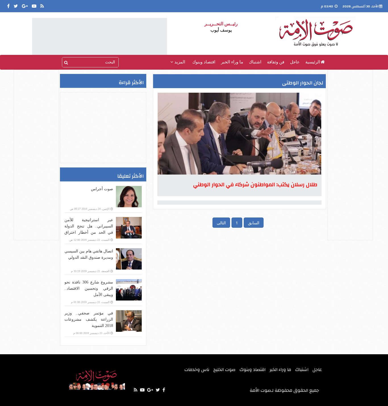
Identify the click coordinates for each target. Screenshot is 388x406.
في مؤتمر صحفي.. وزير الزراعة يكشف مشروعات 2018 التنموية (88, 319)
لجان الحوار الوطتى (302, 83)
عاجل (295, 62)
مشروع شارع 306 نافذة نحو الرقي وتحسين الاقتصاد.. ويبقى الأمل (88, 288)
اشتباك (255, 62)
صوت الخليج (224, 369)
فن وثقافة (275, 62)
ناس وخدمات (196, 369)
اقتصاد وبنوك (203, 62)
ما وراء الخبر (232, 62)
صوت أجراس (102, 189)
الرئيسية (312, 62)
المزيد (179, 62)
